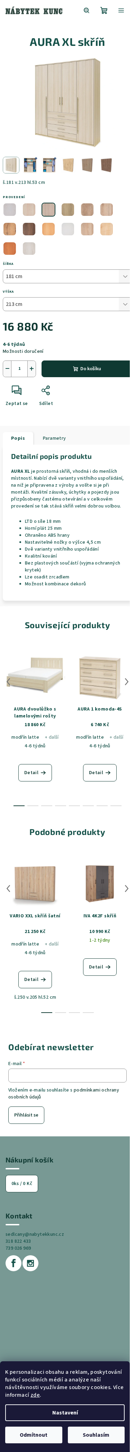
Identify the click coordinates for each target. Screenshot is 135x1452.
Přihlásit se (26, 1115)
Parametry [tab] (54, 438)
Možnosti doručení (23, 351)
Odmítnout (33, 1435)
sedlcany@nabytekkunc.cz (35, 1234)
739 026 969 (18, 1248)
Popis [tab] (18, 438)
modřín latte (25, 737)
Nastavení (65, 1413)
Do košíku (90, 368)
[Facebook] (13, 1263)
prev (8, 681)
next (126, 681)
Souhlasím (96, 1435)
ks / (21, 1183)
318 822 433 (18, 1241)
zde (35, 1395)
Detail (31, 772)
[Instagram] (30, 1263)
